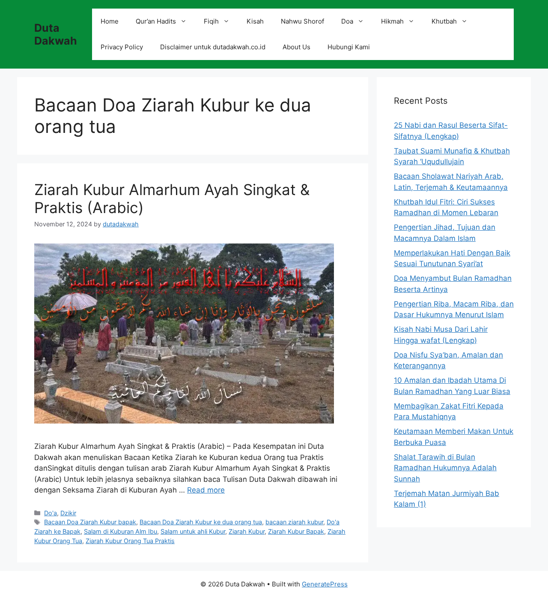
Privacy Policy (122, 47)
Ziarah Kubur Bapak (296, 531)
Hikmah (392, 21)
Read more (206, 490)
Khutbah (444, 21)
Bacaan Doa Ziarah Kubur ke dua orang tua (201, 522)
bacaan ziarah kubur (294, 522)
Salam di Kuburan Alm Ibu (120, 531)
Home (110, 21)
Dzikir (68, 513)
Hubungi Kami (349, 47)
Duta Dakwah (55, 34)
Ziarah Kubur (247, 531)
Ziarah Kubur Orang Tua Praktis (130, 540)
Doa (347, 21)
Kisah (255, 21)
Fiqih (211, 21)
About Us (296, 47)
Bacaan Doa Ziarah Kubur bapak (90, 522)
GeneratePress (325, 584)
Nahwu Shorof (302, 21)
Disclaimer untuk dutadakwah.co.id (212, 47)
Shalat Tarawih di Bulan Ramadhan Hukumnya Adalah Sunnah (445, 468)
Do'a (50, 513)
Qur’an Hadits (156, 21)
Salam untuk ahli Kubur (193, 531)
